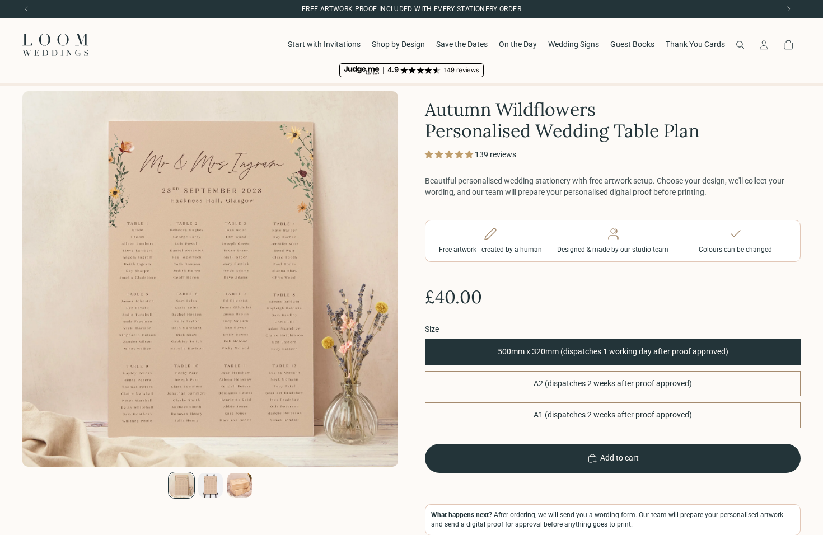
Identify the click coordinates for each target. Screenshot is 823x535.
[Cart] (788, 44)
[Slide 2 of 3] (210, 485)
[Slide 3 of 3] (239, 485)
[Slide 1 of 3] (181, 485)
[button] (450, 154)
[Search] (740, 44)
